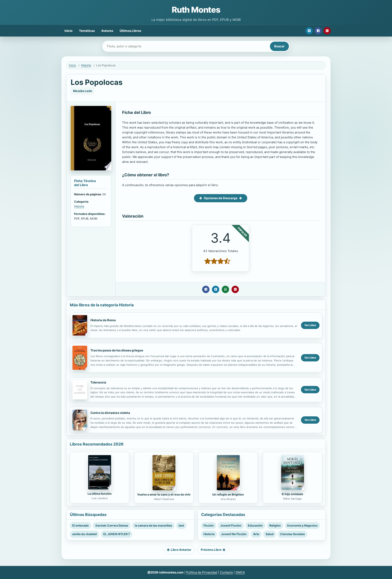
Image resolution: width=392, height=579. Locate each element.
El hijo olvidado (292, 494)
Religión (275, 525)
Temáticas (87, 31)
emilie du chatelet (84, 534)
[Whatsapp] (225, 289)
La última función (100, 493)
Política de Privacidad (201, 572)
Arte (256, 534)
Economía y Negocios (302, 525)
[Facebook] (318, 30)
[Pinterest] (327, 30)
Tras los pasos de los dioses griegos (116, 350)
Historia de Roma (103, 320)
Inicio (68, 31)
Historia (86, 65)
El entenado (80, 525)
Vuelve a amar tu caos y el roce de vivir (164, 494)
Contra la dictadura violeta (110, 413)
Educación (255, 525)
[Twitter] (309, 30)
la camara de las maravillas (153, 525)
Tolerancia (98, 382)
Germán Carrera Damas (111, 525)
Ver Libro (310, 325)
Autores (107, 31)
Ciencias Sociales (292, 534)
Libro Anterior (181, 550)
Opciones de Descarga (220, 198)
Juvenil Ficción (230, 525)
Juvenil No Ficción (234, 534)
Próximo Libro (211, 550)
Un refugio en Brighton (228, 494)
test (181, 525)
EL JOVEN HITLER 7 (116, 534)
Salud (270, 534)
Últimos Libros (130, 31)
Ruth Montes (196, 10)
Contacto (226, 572)
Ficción (209, 525)
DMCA (240, 572)
